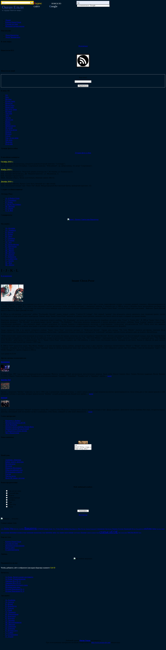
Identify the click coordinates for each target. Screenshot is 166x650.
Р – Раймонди (10, 257)
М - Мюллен (10, 624)
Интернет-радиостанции (14, 26)
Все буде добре (11, 109)
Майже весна (10, 126)
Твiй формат (108, 529)
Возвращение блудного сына (16, 585)
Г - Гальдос (9, 608)
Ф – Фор (8, 263)
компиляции (30, 532)
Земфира (66, 529)
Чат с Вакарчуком (12, 433)
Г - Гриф (8, 610)
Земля (10, 507)
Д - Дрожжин (10, 612)
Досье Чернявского (12, 37)
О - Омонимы (10, 626)
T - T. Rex (9, 210)
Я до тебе (9, 144)
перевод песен (64, 532)
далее (109, 376)
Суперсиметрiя (100, 529)
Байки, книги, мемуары (14, 462)
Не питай (9, 128)
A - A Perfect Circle (12, 198)
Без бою (8, 99)
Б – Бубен (9, 234)
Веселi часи (9, 105)
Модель (11, 495)
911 (6, 95)
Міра (10, 502)
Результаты (83, 515)
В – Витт (8, 236)
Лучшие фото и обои (83, 153)
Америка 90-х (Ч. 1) (13, 581)
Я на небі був (13, 493)
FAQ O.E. (16, 529)
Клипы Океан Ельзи (13, 22)
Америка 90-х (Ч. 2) (13, 583)
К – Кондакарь (11, 246)
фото (140, 532)
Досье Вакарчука (12, 35)
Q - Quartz (9, 208)
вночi (163, 529)
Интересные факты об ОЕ (15, 423)
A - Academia (10, 600)
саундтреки (77, 532)
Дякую (8, 118)
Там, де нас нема (11, 138)
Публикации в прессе (13, 472)
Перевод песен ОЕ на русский (17, 429)
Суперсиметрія (14, 498)
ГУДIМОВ (40, 529)
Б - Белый (9, 604)
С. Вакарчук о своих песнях (16, 431)
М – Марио (9, 251)
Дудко (58, 529)
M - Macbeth (10, 206)
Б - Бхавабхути (11, 606)
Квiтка (8, 124)
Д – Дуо (8, 242)
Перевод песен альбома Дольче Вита (19, 427)
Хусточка (120, 529)
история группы (21, 532)
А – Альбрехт (10, 230)
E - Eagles (9, 202)
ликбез (54, 532)
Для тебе (8, 113)
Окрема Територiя (91, 529)
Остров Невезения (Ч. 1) (14, 589)
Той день (8, 140)
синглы (89, 532)
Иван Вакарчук (73, 529)
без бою (159, 529)
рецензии (70, 532)
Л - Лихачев (10, 620)
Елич (61, 529)
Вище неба (9, 107)
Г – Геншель (10, 238)
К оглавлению (6, 276)
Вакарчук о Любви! (13, 421)
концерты (49, 532)
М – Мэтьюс (10, 253)
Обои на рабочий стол (14, 470)
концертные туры (39, 532)
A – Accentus (10, 228)
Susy (7, 97)
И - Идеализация (11, 614)
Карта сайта (10, 548)
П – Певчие (9, 255)
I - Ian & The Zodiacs (13, 204)
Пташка (8, 134)
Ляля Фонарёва (11, 425)
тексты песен (132, 532)
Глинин (46, 529)
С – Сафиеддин (11, 259)
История (8, 466)
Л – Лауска (9, 249)
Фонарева (115, 529)
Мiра (79, 529)
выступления (5, 532)
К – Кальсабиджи (12, 244)
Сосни (7, 136)
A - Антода (9, 602)
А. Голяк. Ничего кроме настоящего (19, 577)
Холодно (8, 142)
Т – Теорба (9, 261)
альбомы (148, 528)
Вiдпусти (9, 103)
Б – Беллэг (9, 232)
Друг (7, 116)
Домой (8, 20)
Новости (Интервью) (13, 468)
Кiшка (7, 122)
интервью (13, 532)
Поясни (8, 132)
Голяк (50, 529)
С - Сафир (9, 633)
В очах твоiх (10, 101)
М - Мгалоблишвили (13, 622)
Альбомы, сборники (13, 460)
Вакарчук (30, 528)
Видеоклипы (10, 464)
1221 (2, 529)
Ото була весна (11, 130)
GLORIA (11, 500)
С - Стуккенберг (11, 635)
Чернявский (127, 529)
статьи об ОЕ (108, 532)
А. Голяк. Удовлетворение (15, 579)
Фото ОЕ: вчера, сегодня (14, 478)
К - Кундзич (10, 618)
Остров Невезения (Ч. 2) (14, 591)
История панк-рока (12, 587)
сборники (83, 532)
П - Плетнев (10, 628)
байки (154, 529)
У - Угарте (9, 637)
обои (58, 532)
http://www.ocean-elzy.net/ (100, 642)
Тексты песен (10, 476)
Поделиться (83, 46)
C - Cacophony (10, 200)
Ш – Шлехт (9, 265)
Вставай (8, 111)
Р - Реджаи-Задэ (11, 630)
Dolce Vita (12, 504)
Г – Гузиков (9, 240)
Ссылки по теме (11, 24)
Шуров (134, 529)
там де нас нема (122, 532)
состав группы (95, 532)
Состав (8, 474)
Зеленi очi (9, 120)
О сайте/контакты (12, 550)
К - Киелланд (10, 616)
